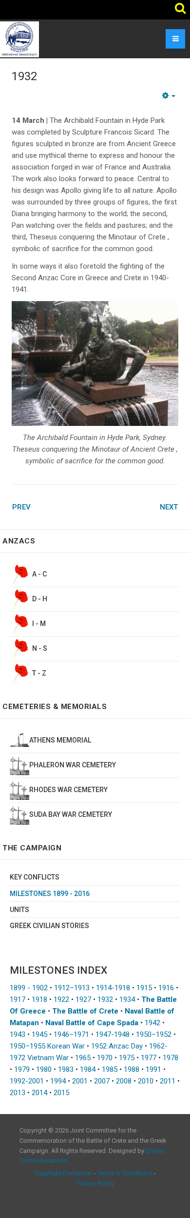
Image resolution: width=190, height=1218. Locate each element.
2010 (145, 1081)
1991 (153, 1069)
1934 (127, 999)
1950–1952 (153, 1034)
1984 (87, 1069)
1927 (83, 999)
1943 (17, 1034)
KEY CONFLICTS (34, 877)
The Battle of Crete (85, 1011)
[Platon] (19, 38)
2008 (124, 1081)
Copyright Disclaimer (63, 1173)
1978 (170, 1057)
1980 (44, 1069)
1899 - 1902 (29, 987)
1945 (39, 1034)
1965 (83, 1057)
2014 (39, 1092)
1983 (66, 1069)
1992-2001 (27, 1081)
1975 (126, 1057)
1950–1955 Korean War (47, 1046)
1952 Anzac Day (117, 1046)
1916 (166, 987)
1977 (148, 1057)
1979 (22, 1069)
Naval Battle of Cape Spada (91, 1022)
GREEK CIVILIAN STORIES (49, 926)
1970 (105, 1057)
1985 (109, 1069)
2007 (102, 1081)
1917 (17, 999)
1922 (61, 999)
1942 (152, 1022)
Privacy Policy (95, 1183)
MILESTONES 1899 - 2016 (50, 893)
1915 (144, 987)
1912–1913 (72, 987)
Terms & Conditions (124, 1173)
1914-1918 (113, 987)
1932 (24, 76)
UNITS (19, 910)
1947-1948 (112, 1034)
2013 (17, 1092)
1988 (131, 1069)
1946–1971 (71, 1034)
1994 (58, 1081)
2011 (167, 1081)
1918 (39, 999)
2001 (80, 1081)
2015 (61, 1092)
